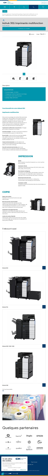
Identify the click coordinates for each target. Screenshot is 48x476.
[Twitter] (43, 34)
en (45, 2)
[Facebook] (40, 34)
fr (42, 2)
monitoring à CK (19, 125)
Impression (8, 14)
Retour (5, 11)
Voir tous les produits (7, 389)
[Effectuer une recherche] (24, 7)
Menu (43, 6)
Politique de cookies (28, 470)
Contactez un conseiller (24, 28)
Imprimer (32, 34)
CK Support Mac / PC (29, 464)
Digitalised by (14, 473)
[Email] (44, 34)
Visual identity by (5, 473)
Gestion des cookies (35, 470)
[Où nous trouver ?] (14, 7)
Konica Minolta (21, 163)
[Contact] (5, 7)
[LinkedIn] (41, 34)
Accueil (4, 14)
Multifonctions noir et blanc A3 (12, 15)
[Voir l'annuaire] (33, 7)
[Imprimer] (29, 34)
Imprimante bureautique (17, 14)
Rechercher (8, 402)
